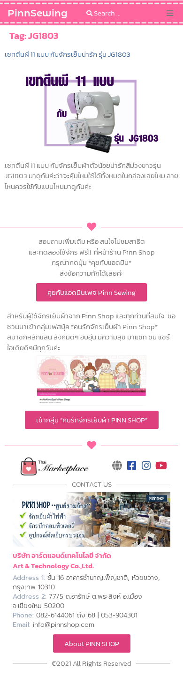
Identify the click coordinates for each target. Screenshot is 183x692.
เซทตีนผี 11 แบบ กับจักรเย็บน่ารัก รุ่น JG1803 (67, 54)
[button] (169, 13)
